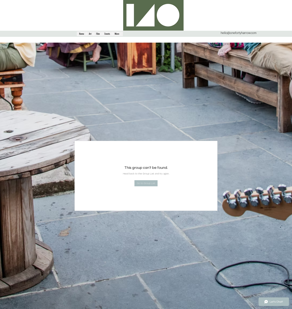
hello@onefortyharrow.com (238, 33)
